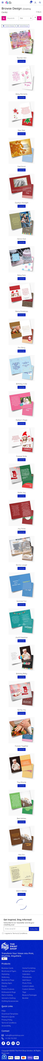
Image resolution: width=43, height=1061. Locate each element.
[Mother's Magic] (21, 404)
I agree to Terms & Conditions (16, 933)
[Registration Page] (35, 2)
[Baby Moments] (21, 78)
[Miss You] (21, 839)
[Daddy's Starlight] (21, 187)
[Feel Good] (21, 151)
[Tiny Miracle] (21, 766)
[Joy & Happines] (21, 622)
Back (39, 12)
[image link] (21, 946)
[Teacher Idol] (21, 42)
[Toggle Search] (40, 2)
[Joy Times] (21, 513)
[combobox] (4, 958)
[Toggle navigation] (2, 2)
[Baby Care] (21, 259)
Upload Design (24, 26)
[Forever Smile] (21, 440)
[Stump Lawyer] (21, 549)
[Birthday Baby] (21, 658)
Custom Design (9, 26)
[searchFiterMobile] (4, 18)
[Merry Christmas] (21, 296)
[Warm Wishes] (21, 875)
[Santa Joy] (21, 477)
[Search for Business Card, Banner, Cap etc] (39, 18)
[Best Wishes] (21, 803)
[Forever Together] (21, 730)
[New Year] (21, 114)
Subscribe (34, 929)
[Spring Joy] (21, 694)
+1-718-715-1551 (11, 1038)
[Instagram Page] (13, 1043)
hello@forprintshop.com (14, 1035)
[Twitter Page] (8, 1043)
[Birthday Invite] (21, 368)
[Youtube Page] (18, 1043)
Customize (21, 61)
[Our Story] (21, 332)
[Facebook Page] (3, 1043)
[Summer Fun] (21, 585)
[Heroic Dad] (21, 223)
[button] (4, 1057)
